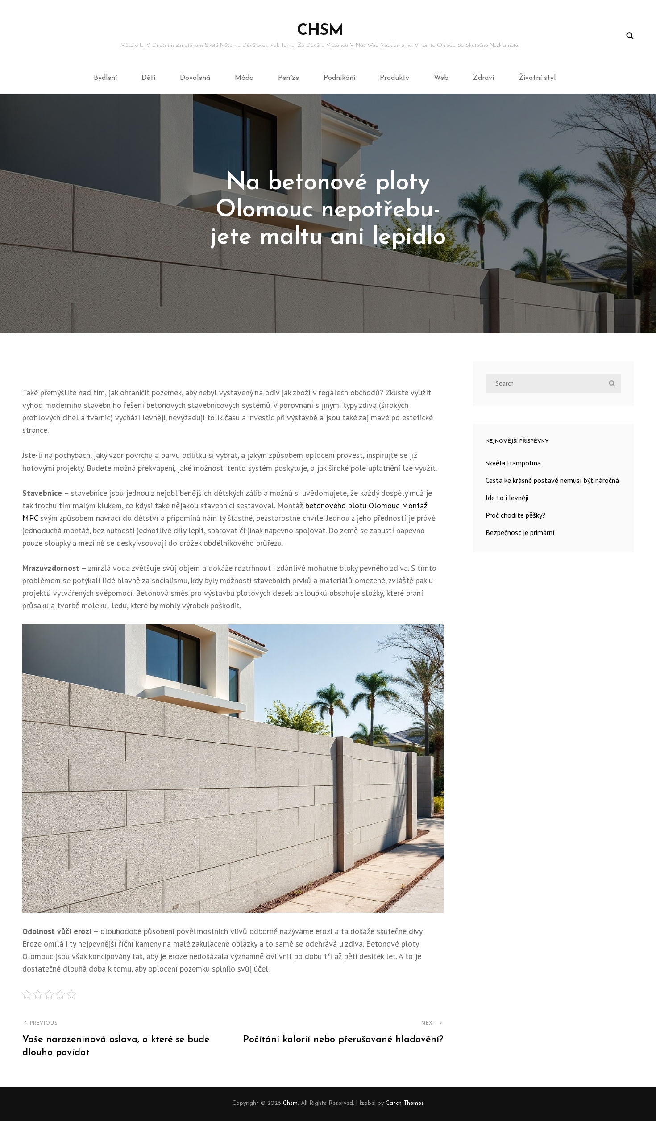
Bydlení (105, 78)
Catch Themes (405, 1103)
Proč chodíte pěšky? (515, 515)
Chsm (320, 31)
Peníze (288, 78)
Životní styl (537, 78)
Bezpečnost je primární (520, 532)
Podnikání (339, 78)
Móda (244, 78)
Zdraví (483, 78)
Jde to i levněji (507, 497)
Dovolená (195, 78)
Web (441, 78)
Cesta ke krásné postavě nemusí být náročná (552, 480)
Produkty (394, 78)
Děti (148, 78)
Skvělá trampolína (513, 462)
